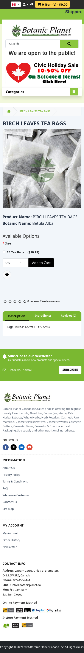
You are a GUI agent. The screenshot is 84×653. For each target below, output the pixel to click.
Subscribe (70, 370)
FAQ (5, 488)
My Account (10, 533)
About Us (9, 468)
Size (8, 243)
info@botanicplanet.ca (26, 585)
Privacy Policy (11, 475)
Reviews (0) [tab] (68, 316)
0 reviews (33, 301)
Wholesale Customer (16, 495)
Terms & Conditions (15, 481)
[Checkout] (31, 3)
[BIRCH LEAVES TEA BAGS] (42, 170)
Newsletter (10, 547)
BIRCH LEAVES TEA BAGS (34, 111)
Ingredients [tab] (43, 316)
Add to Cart (41, 262)
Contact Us (10, 502)
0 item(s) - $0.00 (54, 4)
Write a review (51, 301)
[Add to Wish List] (7, 275)
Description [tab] (16, 316)
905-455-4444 (21, 580)
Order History (11, 540)
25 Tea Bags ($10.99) (23, 252)
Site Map (8, 509)
